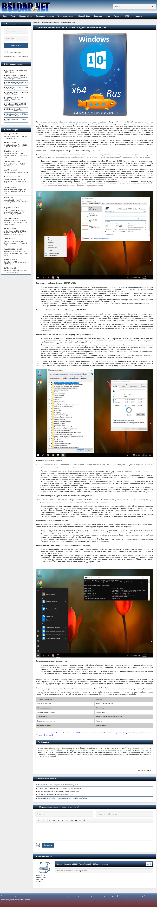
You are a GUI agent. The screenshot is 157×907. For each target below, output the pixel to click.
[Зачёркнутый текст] (49, 820)
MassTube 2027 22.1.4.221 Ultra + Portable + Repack (16, 88)
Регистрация (23, 56)
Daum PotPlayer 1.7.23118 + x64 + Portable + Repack (16, 93)
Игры (108, 16)
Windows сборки (25, 16)
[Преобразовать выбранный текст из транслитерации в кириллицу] (80, 820)
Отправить (48, 845)
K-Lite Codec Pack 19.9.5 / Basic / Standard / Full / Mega (16, 115)
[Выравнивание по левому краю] (54, 820)
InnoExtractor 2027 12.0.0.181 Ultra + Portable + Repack (15, 105)
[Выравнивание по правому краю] (62, 820)
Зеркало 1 (118, 733)
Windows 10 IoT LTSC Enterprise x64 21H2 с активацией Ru (58, 785)
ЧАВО (127, 16)
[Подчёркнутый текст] (45, 820)
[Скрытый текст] (72, 820)
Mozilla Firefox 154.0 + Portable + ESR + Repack (15, 71)
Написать (138, 16)
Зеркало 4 (148, 733)
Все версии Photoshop (45, 16)
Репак (13, 16)
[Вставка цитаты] (76, 820)
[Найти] (153, 6)
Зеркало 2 (128, 733)
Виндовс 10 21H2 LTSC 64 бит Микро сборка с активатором (58, 791)
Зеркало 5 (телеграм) (44, 735)
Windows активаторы (66, 16)
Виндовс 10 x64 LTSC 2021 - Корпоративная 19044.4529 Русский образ (62, 798)
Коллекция (98, 16)
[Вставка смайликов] (67, 820)
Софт (5, 16)
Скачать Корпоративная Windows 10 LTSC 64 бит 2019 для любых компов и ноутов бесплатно (74, 733)
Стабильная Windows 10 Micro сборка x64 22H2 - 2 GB (57, 795)
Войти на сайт (16, 46)
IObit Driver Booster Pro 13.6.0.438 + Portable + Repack (14, 110)
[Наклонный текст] (42, 820)
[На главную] (32, 6)
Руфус (134, 341)
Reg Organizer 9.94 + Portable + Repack (15, 120)
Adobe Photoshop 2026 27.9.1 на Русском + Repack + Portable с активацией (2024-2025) (15, 77)
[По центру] (58, 820)
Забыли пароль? (9, 56)
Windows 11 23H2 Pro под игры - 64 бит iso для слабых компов (59, 788)
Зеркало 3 (138, 733)
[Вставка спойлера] (84, 820)
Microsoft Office (84, 16)
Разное (116, 16)
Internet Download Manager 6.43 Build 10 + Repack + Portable (16, 83)
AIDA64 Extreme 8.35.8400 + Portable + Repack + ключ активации (14, 99)
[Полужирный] (38, 820)
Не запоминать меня (14, 52)
